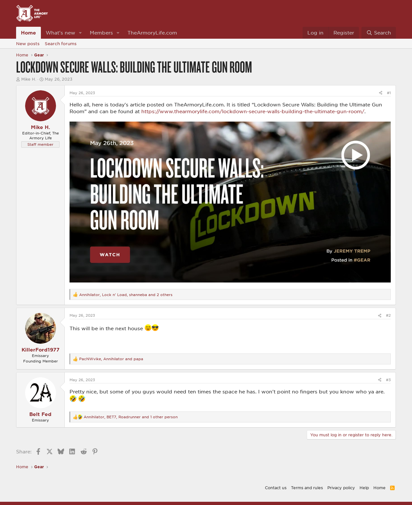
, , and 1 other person (131, 417)
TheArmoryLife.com (152, 32)
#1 (389, 93)
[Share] (381, 92)
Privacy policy (341, 487)
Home (28, 32)
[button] (80, 33)
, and (111, 359)
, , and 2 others (126, 294)
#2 (388, 315)
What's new (60, 32)
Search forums (61, 43)
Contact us (275, 487)
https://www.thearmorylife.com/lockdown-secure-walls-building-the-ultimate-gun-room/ (252, 111)
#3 (388, 380)
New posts (28, 43)
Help (364, 487)
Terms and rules (307, 487)
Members (101, 32)
